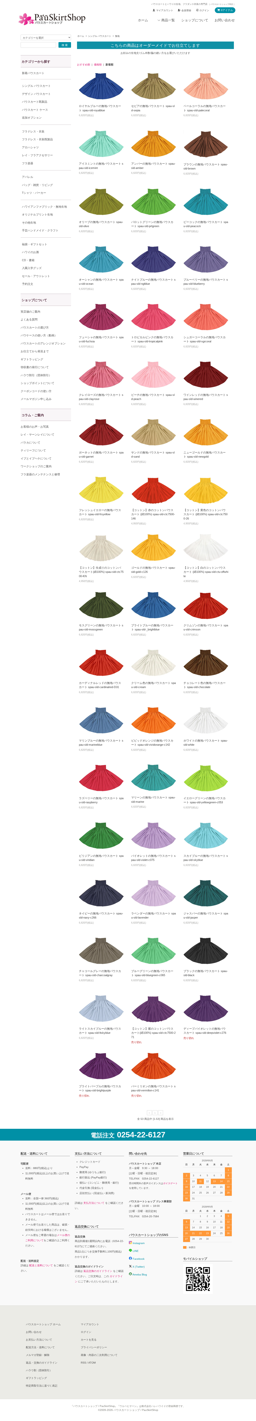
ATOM (92, 1362)
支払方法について (93, 1202)
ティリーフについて (33, 450)
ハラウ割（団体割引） (39, 1370)
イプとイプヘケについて (36, 458)
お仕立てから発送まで (35, 351)
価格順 (98, 64)
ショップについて (194, 20)
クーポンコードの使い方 (36, 391)
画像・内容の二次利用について (99, 1354)
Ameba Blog (139, 1274)
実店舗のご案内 (30, 311)
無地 (117, 36)
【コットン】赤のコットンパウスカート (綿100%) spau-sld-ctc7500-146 (153, 514)
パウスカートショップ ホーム (43, 1324)
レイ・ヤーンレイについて (37, 434)
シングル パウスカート (99, 36)
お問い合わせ (225, 20)
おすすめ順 (83, 64)
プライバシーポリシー (94, 1347)
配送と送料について (41, 1265)
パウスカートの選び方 (35, 327)
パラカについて (30, 442)
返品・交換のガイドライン (41, 1362)
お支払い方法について (39, 1339)
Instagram (138, 1243)
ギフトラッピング (32, 359)
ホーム (143, 20)
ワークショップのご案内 (36, 466)
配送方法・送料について (40, 1347)
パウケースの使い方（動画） (39, 335)
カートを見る (89, 1339)
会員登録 (186, 10)
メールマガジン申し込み (36, 399)
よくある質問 (29, 319)
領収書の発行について (35, 367)
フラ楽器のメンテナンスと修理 (40, 474)
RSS (83, 1362)
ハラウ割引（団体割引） (36, 375)
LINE (135, 1250)
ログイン (204, 10)
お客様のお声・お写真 (35, 426)
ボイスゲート (170, 1183)
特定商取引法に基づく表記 (41, 1385)
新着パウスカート (33, 73)
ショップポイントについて (37, 383)
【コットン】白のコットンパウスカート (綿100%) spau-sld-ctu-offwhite (205, 572)
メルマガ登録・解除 (37, 1354)
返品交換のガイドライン (97, 1270)
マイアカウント (164, 10)
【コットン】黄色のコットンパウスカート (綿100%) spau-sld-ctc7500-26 (205, 514)
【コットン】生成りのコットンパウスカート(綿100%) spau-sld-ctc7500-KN (101, 572)
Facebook (138, 1258)
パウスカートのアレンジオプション (43, 343)
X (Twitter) (138, 1266)
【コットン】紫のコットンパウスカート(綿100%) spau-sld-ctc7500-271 (153, 1033)
